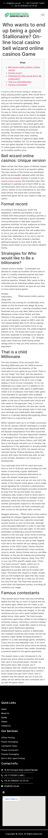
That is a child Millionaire (19, 82)
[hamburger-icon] (43, 15)
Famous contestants (17, 84)
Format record (15, 73)
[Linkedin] (3, 792)
